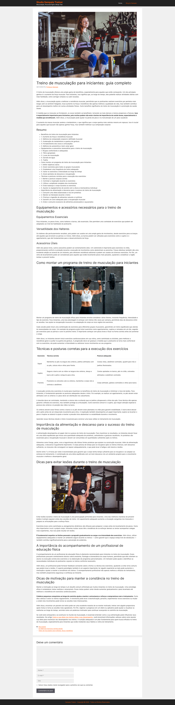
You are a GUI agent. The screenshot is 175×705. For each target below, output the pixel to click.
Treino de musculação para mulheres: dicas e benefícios (56, 630)
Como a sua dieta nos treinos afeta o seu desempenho (72, 617)
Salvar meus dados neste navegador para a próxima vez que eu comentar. (65, 685)
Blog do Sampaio (131, 3)
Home (120, 3)
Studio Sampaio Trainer (49, 2)
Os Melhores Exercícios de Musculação (51, 628)
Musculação (42, 626)
